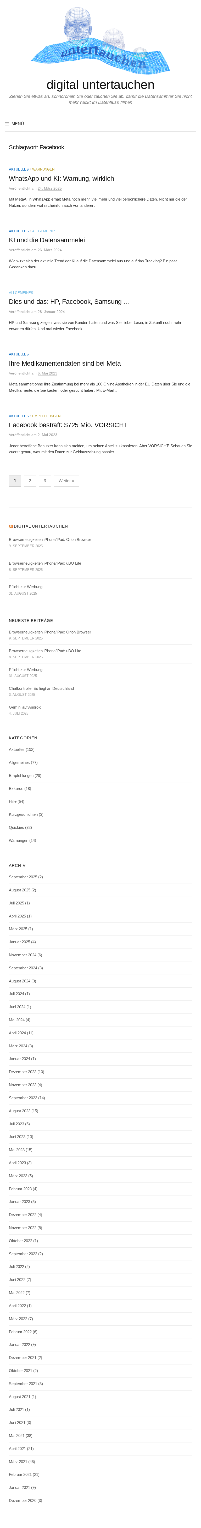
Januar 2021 (19, 1487)
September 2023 (23, 1098)
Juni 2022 (17, 1280)
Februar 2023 (20, 1189)
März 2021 (18, 1462)
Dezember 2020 (22, 1501)
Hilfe (12, 801)
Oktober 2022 (20, 1241)
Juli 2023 (16, 1124)
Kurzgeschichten (23, 814)
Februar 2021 (20, 1474)
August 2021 (19, 1397)
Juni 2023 (17, 1137)
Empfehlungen (46, 416)
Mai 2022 (17, 1293)
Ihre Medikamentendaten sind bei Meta (65, 363)
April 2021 (17, 1449)
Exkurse (16, 789)
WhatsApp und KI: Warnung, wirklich (61, 178)
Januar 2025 (19, 942)
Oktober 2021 (20, 1371)
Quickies (16, 827)
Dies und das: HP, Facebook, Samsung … (69, 301)
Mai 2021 (17, 1436)
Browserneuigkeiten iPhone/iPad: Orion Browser (50, 539)
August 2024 (19, 981)
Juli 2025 (16, 903)
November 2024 (22, 955)
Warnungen (43, 169)
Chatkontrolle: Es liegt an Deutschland (41, 688)
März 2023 (18, 1176)
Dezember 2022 (22, 1215)
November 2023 (22, 1085)
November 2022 (22, 1228)
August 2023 (19, 1111)
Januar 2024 (19, 1059)
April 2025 (17, 916)
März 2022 (18, 1319)
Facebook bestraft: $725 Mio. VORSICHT (68, 424)
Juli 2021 (16, 1410)
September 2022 (23, 1254)
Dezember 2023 (22, 1072)
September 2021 (23, 1384)
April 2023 (17, 1163)
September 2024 (23, 968)
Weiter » (66, 481)
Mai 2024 (17, 1020)
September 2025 (23, 877)
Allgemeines (44, 231)
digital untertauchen (100, 85)
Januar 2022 (19, 1345)
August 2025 (19, 890)
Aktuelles (19, 169)
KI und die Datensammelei (47, 240)
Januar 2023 (19, 1202)
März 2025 (18, 929)
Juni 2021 (17, 1423)
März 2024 (18, 1046)
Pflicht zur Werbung (25, 587)
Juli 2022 (16, 1267)
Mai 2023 (17, 1150)
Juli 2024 (16, 994)
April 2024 (17, 1033)
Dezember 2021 (22, 1358)
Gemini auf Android (25, 707)
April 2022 (17, 1306)
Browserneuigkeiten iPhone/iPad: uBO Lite (45, 563)
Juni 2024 (17, 1007)
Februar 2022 (20, 1332)
